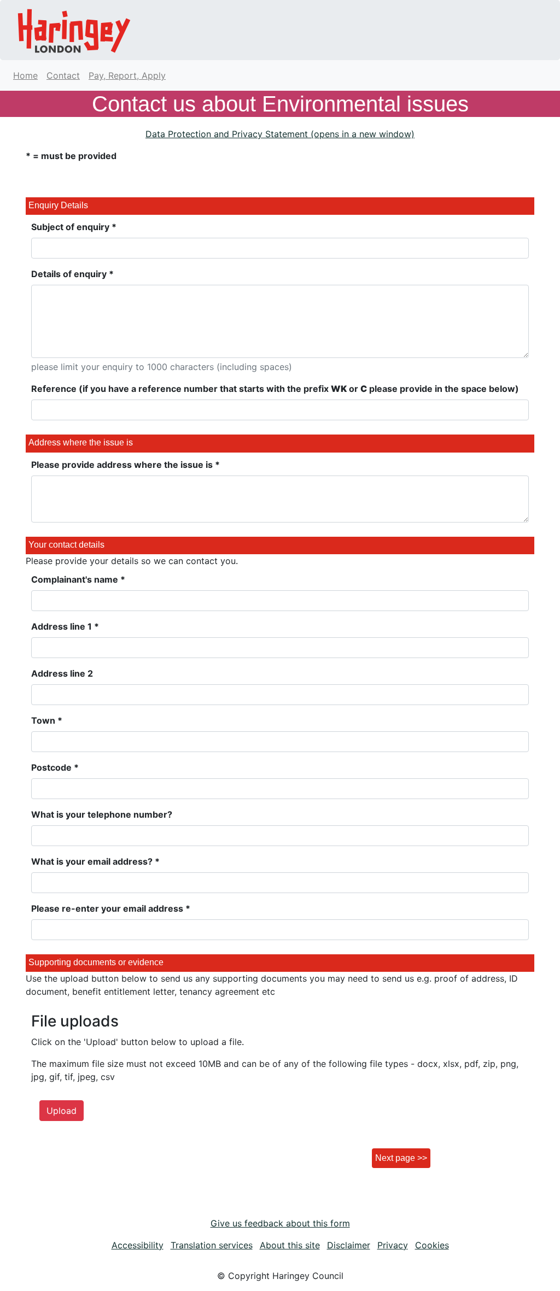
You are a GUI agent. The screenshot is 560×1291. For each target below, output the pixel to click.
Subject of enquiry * (73, 226)
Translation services (212, 1245)
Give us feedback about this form (280, 1223)
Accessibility (138, 1245)
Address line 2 (62, 673)
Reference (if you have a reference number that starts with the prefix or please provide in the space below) (275, 388)
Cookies (432, 1245)
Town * (46, 720)
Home (25, 75)
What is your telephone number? (101, 814)
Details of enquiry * (72, 273)
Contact (63, 75)
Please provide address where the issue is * (125, 464)
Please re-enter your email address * (110, 908)
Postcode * (55, 767)
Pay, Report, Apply (127, 75)
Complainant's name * (78, 579)
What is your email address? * (95, 861)
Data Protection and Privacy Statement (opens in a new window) (280, 133)
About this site (290, 1245)
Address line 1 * (65, 626)
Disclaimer (348, 1245)
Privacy (392, 1245)
